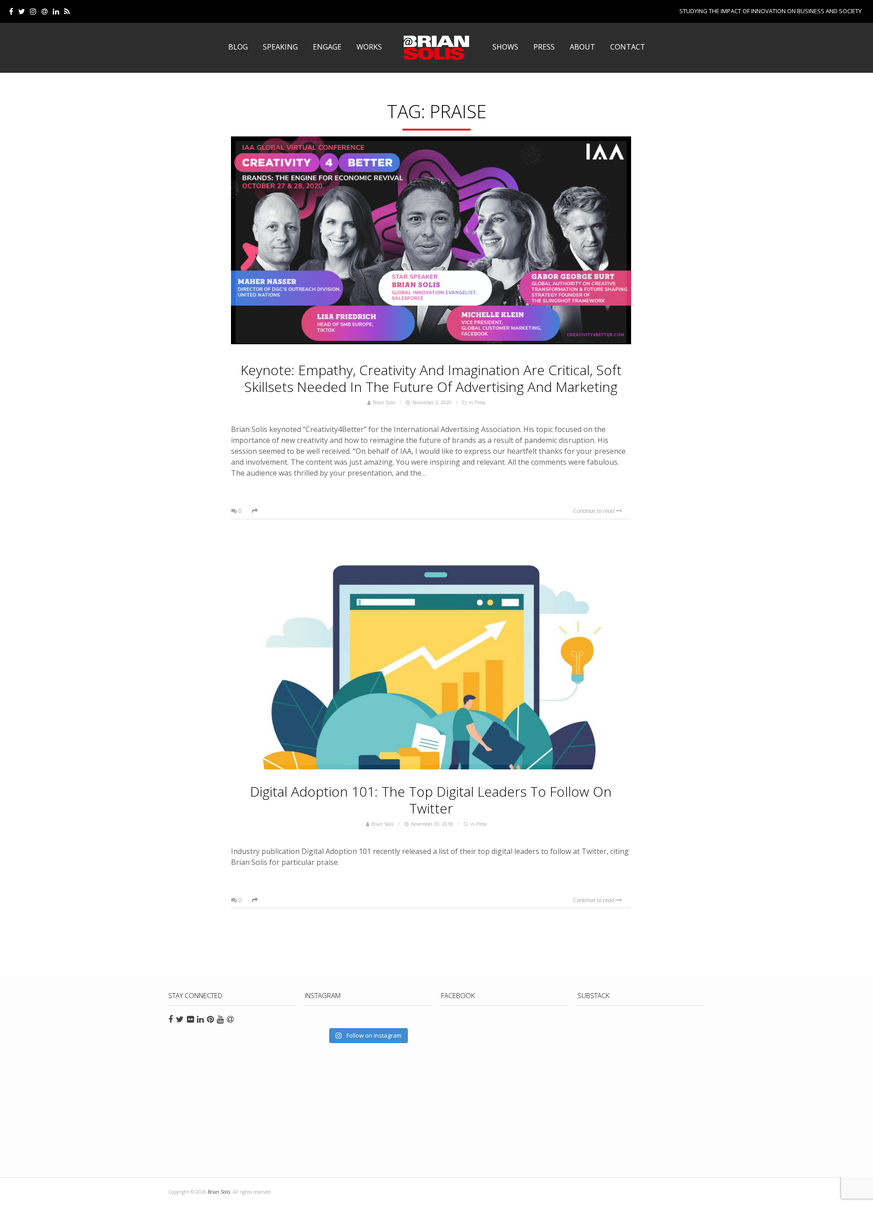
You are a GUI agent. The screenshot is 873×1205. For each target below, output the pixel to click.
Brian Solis (436, 47)
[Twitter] (21, 11)
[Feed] (67, 11)
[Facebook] (11, 11)
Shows (505, 47)
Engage (327, 47)
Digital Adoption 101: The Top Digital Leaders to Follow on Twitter (431, 800)
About (582, 47)
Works (369, 47)
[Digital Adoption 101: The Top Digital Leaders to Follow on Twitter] (431, 656)
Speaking (280, 47)
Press (544, 47)
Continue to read (594, 511)
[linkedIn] (56, 11)
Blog (238, 47)
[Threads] (44, 11)
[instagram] (33, 11)
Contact (627, 47)
